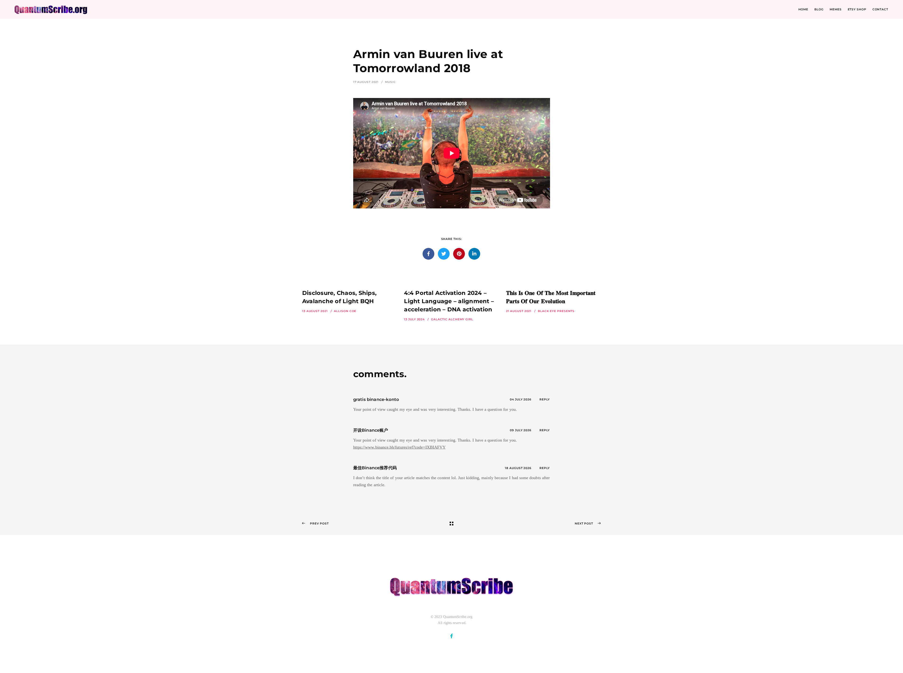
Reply (544, 399)
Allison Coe (345, 311)
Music (390, 82)
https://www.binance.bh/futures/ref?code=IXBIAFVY (399, 447)
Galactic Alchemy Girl (452, 319)
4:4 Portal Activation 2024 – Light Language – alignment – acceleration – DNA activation (449, 301)
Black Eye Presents (556, 311)
